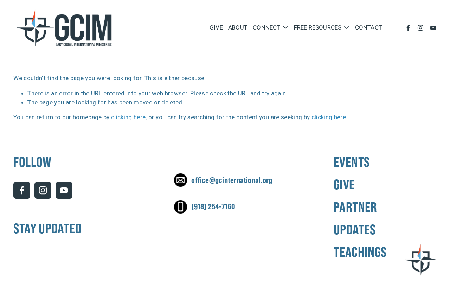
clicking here (128, 117)
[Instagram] (420, 27)
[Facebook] (408, 27)
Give (216, 27)
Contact (368, 27)
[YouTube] (433, 27)
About (238, 27)
